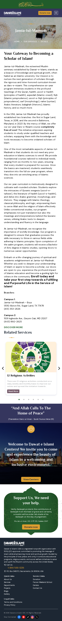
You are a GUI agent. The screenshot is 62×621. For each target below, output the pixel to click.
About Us (8, 579)
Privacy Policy (9, 605)
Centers (36, 585)
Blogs (6, 591)
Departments (9, 585)
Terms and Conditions (13, 602)
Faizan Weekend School (42, 582)
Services (7, 582)
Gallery (7, 594)
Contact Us (37, 588)
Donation (36, 579)
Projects (7, 588)
